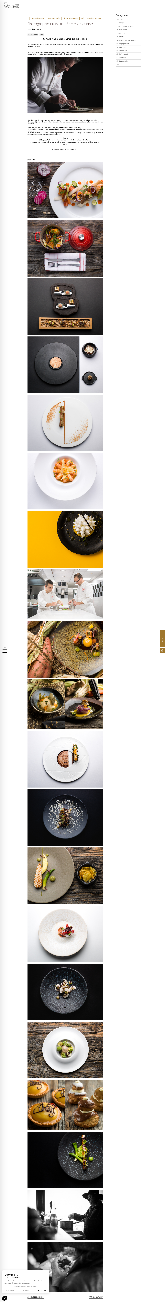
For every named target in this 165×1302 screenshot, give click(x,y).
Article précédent (36, 1297)
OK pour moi (41, 1291)
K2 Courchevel (43, 142)
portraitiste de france (94, 18)
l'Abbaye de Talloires (46, 140)
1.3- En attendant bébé (124, 26)
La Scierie (83, 142)
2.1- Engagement (122, 44)
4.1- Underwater (122, 61)
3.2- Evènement (122, 54)
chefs (82, 18)
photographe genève (53, 18)
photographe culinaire (71, 18)
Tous (42, 35)
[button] (4, 1298)
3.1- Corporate (121, 51)
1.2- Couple (120, 23)
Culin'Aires (86, 140)
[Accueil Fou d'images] (12, 5)
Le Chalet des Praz (75, 140)
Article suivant (96, 1297)
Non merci (10, 1291)
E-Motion (34, 142)
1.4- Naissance (121, 30)
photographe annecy (37, 18)
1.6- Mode (120, 37)
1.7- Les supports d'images (126, 40)
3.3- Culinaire (33, 35)
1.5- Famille (120, 33)
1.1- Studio (120, 19)
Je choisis (25, 1291)
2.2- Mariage (121, 47)
